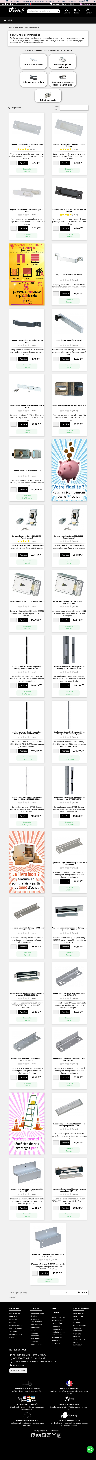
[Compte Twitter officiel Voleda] (38, 1435)
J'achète (23, 163)
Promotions (13, 1317)
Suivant (83, 1292)
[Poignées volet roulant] (33, 76)
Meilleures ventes (16, 1325)
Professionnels (36, 1325)
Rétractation (56, 1343)
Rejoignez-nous (79, 1339)
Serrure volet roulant (33, 64)
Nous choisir (35, 1339)
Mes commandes (58, 1317)
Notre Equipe (78, 1317)
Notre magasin (16, 1365)
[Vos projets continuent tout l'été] (26, 274)
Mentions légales (79, 1325)
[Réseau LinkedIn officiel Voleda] (43, 1435)
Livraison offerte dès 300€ (62, 4)
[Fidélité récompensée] (69, 470)
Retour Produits (15, 1328)
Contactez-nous (18, 1370)
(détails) (82, 1)
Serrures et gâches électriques (62, 65)
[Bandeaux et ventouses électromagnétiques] (62, 76)
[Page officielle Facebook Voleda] (33, 1435)
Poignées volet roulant (33, 82)
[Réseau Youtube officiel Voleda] (48, 1435)
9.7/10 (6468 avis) (15, 4)
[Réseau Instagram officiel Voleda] (54, 1435)
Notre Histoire (78, 1314)
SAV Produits (14, 1331)
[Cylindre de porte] (48, 93)
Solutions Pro (86, 4)
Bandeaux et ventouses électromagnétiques (63, 83)
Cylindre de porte (48, 100)
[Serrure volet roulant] (33, 58)
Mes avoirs (56, 1326)
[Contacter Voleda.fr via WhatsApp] (90, 1449)
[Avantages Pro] (26, 1123)
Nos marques (14, 1314)
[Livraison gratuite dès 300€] (26, 862)
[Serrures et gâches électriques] (62, 58)
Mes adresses (57, 1329)
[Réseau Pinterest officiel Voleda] (59, 1435)
